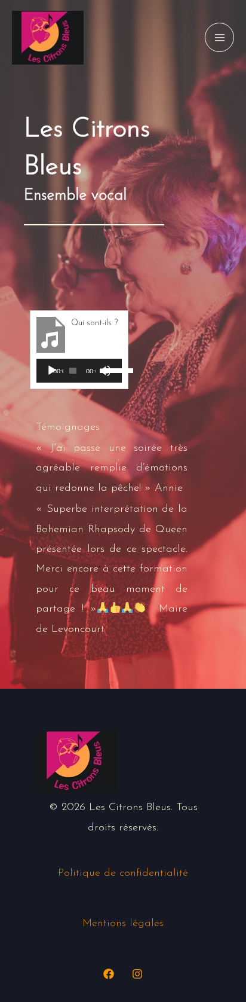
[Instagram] (137, 974)
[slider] (109, 369)
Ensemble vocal (75, 196)
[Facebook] (108, 974)
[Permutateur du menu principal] (219, 37)
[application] (79, 371)
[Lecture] (52, 371)
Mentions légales (123, 923)
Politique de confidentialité (123, 873)
